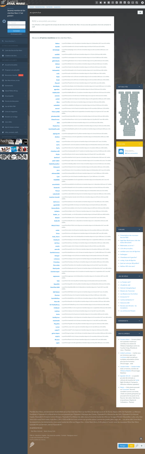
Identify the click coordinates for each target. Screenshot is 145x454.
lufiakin (57, 211)
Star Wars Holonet (36, 431)
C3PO (60, 419)
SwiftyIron (56, 317)
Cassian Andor (124, 366)
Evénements (125, 104)
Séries (122, 121)
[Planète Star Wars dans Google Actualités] (129, 2)
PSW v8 (32, 435)
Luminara (123, 357)
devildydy (56, 86)
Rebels (124, 117)
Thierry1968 (56, 112)
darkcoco (56, 202)
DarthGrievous (55, 252)
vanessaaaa (56, 58)
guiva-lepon (56, 333)
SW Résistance (129, 126)
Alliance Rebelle (126, 371)
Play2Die (57, 324)
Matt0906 (57, 180)
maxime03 (56, 321)
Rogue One (132, 117)
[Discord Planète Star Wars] (125, 2)
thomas (57, 295)
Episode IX (134, 97)
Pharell (57, 83)
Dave (58, 142)
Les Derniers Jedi (44, 424)
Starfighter (133, 124)
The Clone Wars (129, 128)
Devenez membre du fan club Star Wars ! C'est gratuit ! (16, 13)
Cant (136, 380)
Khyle (58, 154)
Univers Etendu (129, 132)
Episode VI (133, 99)
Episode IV (124, 97)
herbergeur (123, 254)
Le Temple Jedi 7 (125, 282)
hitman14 (56, 167)
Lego (116, 419)
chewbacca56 (55, 151)
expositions (36, 422)
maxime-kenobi (54, 197)
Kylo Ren (53, 419)
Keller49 (57, 221)
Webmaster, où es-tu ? (127, 245)
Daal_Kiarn (56, 237)
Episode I (136, 92)
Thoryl (57, 191)
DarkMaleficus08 (54, 129)
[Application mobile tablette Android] (105, 2)
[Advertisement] (129, 48)
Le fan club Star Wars (10, 45)
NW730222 (56, 292)
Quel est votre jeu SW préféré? (129, 263)
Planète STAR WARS (16, 2)
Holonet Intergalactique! (128, 288)
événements (48, 422)
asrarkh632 (56, 184)
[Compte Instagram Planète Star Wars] (113, 2)
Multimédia (123, 112)
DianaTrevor (55, 119)
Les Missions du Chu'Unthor (129, 294)
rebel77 (57, 330)
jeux (112, 419)
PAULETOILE (55, 225)
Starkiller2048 (55, 287)
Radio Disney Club (49, 431)
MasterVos (56, 126)
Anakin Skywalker (124, 417)
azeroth (57, 249)
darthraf (57, 157)
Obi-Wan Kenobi (134, 112)
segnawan (56, 276)
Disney (110, 412)
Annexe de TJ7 (124, 297)
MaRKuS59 (56, 93)
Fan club (134, 104)
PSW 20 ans (134, 115)
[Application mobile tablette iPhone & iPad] (101, 2)
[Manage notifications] (141, 438)
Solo (136, 121)
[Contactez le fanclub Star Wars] (133, 2)
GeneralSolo (55, 208)
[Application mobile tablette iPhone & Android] (97, 2)
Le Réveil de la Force (54, 414)
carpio (57, 246)
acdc (58, 73)
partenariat (8, 137)
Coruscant (126, 389)
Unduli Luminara (125, 353)
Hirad (58, 67)
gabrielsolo (56, 61)
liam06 (57, 47)
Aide (131, 446)
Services (130, 121)
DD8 (58, 123)
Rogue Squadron (126, 119)
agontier (57, 89)
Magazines (133, 110)
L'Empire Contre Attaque (52, 417)
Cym (58, 176)
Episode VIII (134, 101)
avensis (57, 96)
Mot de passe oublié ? (16, 34)
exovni (57, 108)
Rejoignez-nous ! (72, 435)
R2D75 (57, 336)
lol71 (58, 145)
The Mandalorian (129, 130)
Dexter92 (57, 188)
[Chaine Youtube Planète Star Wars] (121, 2)
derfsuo (57, 243)
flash (58, 77)
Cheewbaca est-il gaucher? (128, 257)
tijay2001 (57, 284)
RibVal (57, 64)
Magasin (124, 110)
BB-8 (70, 419)
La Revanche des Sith (113, 414)
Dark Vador (45, 419)
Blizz (58, 102)
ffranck (57, 340)
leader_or (56, 214)
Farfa (58, 148)
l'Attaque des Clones (89, 414)
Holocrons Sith (125, 303)
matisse (57, 311)
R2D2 (64, 419)
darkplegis (56, 50)
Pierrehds (56, 265)
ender (58, 230)
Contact (63, 435)
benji (58, 80)
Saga (136, 119)
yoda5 (58, 99)
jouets (107, 419)
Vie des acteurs (129, 135)
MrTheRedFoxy (55, 305)
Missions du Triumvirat (127, 291)
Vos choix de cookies (53, 435)
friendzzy (56, 262)
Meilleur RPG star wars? (127, 266)
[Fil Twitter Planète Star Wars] (117, 2)
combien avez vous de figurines (130, 251)
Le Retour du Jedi (77, 417)
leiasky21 (56, 240)
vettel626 (57, 105)
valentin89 (56, 194)
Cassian (133, 366)
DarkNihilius (55, 298)
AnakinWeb (59, 412)
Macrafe (57, 301)
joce (58, 170)
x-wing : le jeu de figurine (128, 260)
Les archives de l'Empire (127, 311)
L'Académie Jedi (125, 285)
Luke (133, 417)
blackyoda (56, 268)
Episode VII (124, 101)
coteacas (57, 259)
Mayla (122, 387)
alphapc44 (56, 134)
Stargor (57, 256)
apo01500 (56, 205)
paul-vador (56, 161)
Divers (128, 92)
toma (58, 314)
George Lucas (98, 412)
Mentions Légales (40, 435)
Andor (121, 92)
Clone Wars (137, 419)
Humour (124, 106)
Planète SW (124, 115)
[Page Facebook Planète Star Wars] (109, 2)
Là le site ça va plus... (126, 248)
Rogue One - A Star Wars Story (86, 422)
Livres (134, 108)
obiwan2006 (56, 173)
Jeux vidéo (125, 108)
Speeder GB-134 (125, 376)
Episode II (124, 95)
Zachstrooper (55, 271)
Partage (122, 446)
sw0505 (57, 54)
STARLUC (57, 308)
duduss (57, 137)
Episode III (133, 95)
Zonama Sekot (125, 339)
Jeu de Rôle (133, 106)
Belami (57, 218)
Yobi (58, 281)
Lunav (58, 327)
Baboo (57, 43)
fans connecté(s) (131, 151)
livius (58, 233)
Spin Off (124, 124)
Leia (137, 417)
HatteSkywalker (54, 164)
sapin (58, 343)
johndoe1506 (55, 116)
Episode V (124, 99)
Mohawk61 (56, 70)
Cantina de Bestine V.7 (127, 300)
